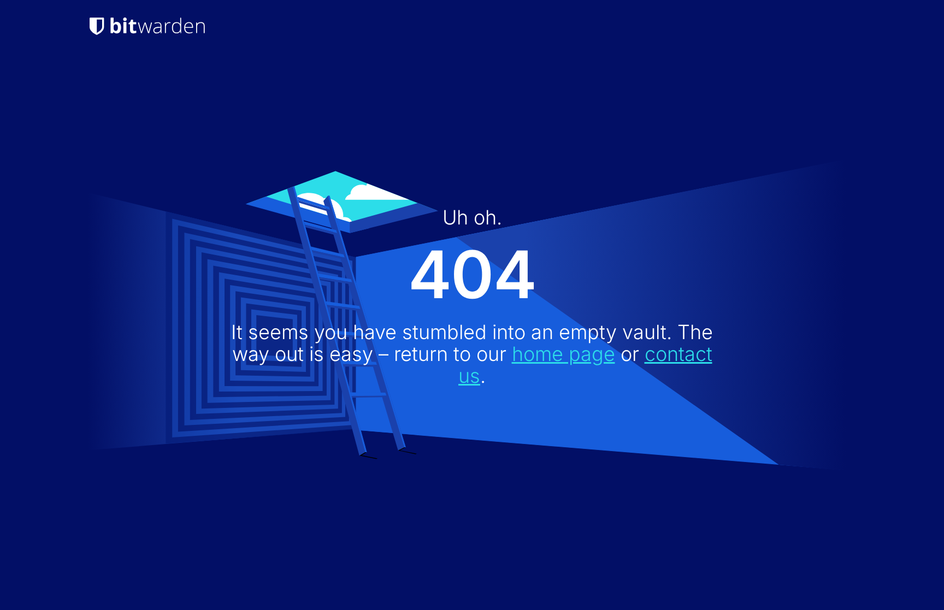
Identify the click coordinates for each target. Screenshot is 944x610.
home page (563, 354)
